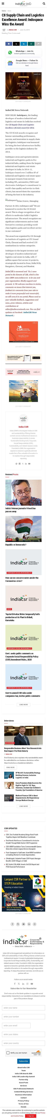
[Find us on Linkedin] (23, 984)
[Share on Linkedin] (23, 44)
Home (4, 11)
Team (23, 1070)
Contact (24, 1098)
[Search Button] (44, 3)
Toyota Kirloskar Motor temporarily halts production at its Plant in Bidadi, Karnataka (22, 617)
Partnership (23, 1080)
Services (23, 1086)
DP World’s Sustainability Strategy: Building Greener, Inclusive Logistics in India (28, 775)
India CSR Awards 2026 (23, 1073)
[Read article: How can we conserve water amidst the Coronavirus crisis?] (23, 562)
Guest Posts (23, 1083)
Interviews (10, 743)
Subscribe (23, 1061)
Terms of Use (24, 1104)
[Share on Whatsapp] (31, 44)
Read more (12, 767)
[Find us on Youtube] (23, 924)
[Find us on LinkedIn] (29, 924)
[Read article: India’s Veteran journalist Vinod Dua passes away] (23, 493)
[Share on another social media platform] (38, 44)
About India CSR (23, 1067)
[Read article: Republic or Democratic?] (23, 529)
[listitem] (23, 52)
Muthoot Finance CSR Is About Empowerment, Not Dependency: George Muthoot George (27, 798)
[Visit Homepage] (23, 3)
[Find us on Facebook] (12, 924)
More (9, 11)
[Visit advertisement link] (23, 893)
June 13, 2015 (25, 30)
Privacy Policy (23, 1101)
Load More (23, 704)
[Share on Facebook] (8, 44)
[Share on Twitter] (16, 44)
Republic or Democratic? (15, 544)
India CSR (13, 30)
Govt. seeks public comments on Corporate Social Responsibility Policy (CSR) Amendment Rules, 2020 (21, 656)
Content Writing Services (23, 1092)
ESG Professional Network (23, 1089)
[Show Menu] (3, 3)
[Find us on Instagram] (35, 924)
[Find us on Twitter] (18, 924)
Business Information (23, 1095)
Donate (23, 1107)
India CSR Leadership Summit (23, 1076)
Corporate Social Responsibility (19, 573)
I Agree (30, 1116)
